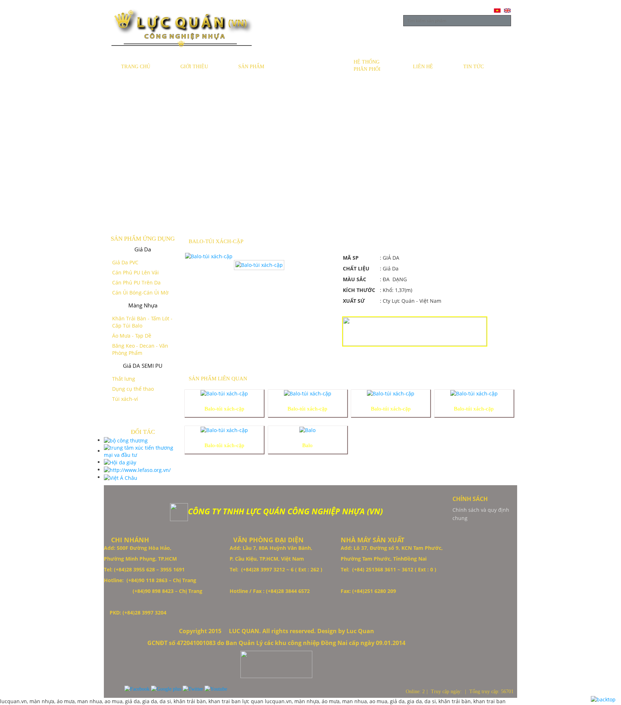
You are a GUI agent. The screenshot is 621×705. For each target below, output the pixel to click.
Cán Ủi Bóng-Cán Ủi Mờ (140, 292)
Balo (307, 445)
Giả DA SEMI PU (142, 365)
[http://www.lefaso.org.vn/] (137, 469)
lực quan (253, 701)
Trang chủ (135, 66)
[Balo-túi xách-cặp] (224, 393)
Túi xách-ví (125, 398)
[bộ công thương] (126, 440)
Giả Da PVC (125, 262)
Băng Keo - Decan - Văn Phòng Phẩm (140, 349)
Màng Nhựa (142, 305)
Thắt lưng (123, 378)
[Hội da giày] (120, 462)
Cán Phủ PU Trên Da (136, 282)
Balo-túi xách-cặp (224, 409)
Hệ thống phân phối (367, 65)
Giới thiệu (194, 66)
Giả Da (142, 249)
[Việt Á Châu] (120, 477)
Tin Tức (473, 66)
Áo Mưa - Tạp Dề (131, 335)
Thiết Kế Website (20, 586)
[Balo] (307, 429)
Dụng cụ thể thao (133, 388)
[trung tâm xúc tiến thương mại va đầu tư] (142, 450)
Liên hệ (423, 66)
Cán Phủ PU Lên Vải (135, 272)
